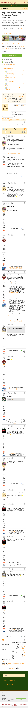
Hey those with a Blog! (23, 120)
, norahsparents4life (20, 660)
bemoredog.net (13, 268)
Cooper (4, 433)
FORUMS (14, 2)
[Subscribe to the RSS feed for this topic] (25, 129)
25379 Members (14, 1)
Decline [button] (12, 699)
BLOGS (9, 2)
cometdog (3, 146)
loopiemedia (4, 660)
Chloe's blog (16, 423)
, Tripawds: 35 (20, 666)
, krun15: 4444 (15, 663)
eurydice (23, 646)
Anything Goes (17, 120)
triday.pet (20, 268)
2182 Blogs (23, 1)
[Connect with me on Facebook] (5, 267)
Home (5, 120)
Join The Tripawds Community (10, 44)
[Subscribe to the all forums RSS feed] (3, 640)
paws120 (23, 655)
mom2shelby (23, 653)
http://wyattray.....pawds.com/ (13, 153)
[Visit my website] (3, 267)
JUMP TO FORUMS (6, 33)
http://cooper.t (13, 453)
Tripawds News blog (13, 292)
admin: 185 (11, 666)
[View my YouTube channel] (5, 268)
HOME (1, 2)
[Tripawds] (4, 8)
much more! (13, 64)
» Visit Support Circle (9, 684)
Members (18, 105)
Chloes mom (4, 402)
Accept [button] (21, 699)
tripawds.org (19, 267)
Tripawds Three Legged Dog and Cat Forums (10, 120)
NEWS (5, 2)
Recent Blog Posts (7, 68)
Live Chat (6, 64)
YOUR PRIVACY (23, 2)
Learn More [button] (9, 699)
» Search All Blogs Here (9, 680)
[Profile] (4, 142)
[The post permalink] (9, 136)
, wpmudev (9, 660)
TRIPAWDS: (4, 1)
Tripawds (4, 243)
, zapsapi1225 (14, 660)
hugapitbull (22, 650)
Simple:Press (12, 668)
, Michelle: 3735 (21, 663)
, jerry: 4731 (15, 666)
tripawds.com (12, 267)
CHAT (18, 2)
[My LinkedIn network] (3, 268)
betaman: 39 (10, 663)
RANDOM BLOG (14, 3)
